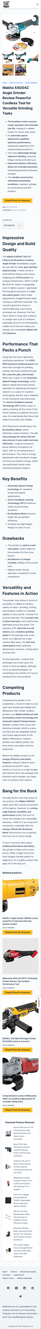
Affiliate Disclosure (28, 1272)
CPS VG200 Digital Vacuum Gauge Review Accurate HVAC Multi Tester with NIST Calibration (23, 1251)
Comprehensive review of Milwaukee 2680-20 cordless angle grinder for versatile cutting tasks (20, 1099)
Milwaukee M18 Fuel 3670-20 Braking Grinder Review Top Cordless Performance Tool (20, 981)
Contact (13, 1272)
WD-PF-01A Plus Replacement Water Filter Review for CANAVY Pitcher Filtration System (22, 1217)
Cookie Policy (19, 1275)
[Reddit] (20, 1296)
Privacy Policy (8, 1278)
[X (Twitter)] (16, 1288)
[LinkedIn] (24, 1288)
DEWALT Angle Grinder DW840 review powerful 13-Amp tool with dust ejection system (20, 921)
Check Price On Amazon (17, 200)
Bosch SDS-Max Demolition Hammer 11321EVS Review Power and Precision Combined (22, 1150)
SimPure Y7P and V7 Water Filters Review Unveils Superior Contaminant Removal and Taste (23, 1167)
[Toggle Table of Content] (18, 225)
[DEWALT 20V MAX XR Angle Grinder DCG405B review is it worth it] (21, 1016)
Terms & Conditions (24, 1278)
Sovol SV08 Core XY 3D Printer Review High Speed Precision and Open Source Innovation (23, 1133)
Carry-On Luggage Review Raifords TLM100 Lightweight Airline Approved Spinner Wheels (22, 1200)
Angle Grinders (19, 210)
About (5, 1272)
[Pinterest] (32, 1288)
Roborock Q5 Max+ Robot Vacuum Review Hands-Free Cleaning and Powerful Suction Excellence (23, 1234)
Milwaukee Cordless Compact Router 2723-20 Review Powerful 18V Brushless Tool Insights (23, 1183)
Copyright (7, 1275)
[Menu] (37, 4)
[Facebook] (8, 1288)
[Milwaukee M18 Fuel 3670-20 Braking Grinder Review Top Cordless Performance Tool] (21, 956)
